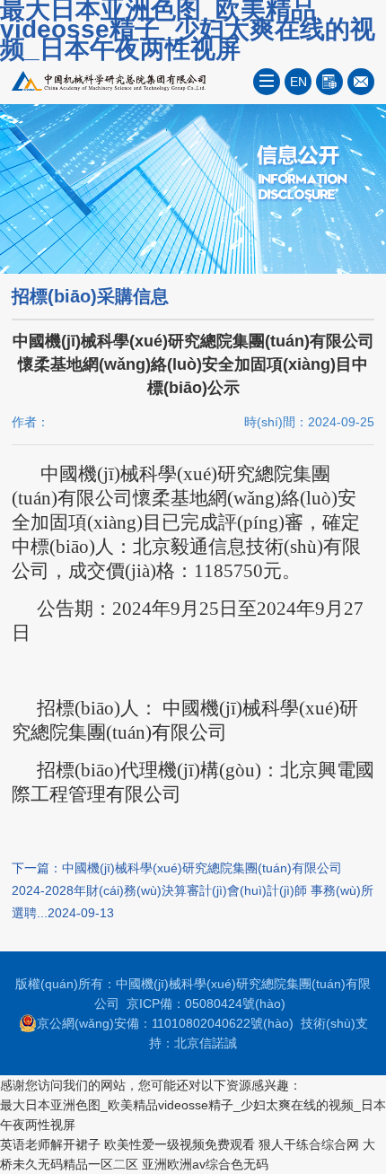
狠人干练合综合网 (309, 1144)
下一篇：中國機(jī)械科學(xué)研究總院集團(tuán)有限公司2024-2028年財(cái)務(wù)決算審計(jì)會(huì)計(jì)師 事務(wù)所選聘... (192, 890)
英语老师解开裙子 (50, 1144)
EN (298, 81)
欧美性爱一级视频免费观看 (179, 1144)
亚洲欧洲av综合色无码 (205, 1164)
